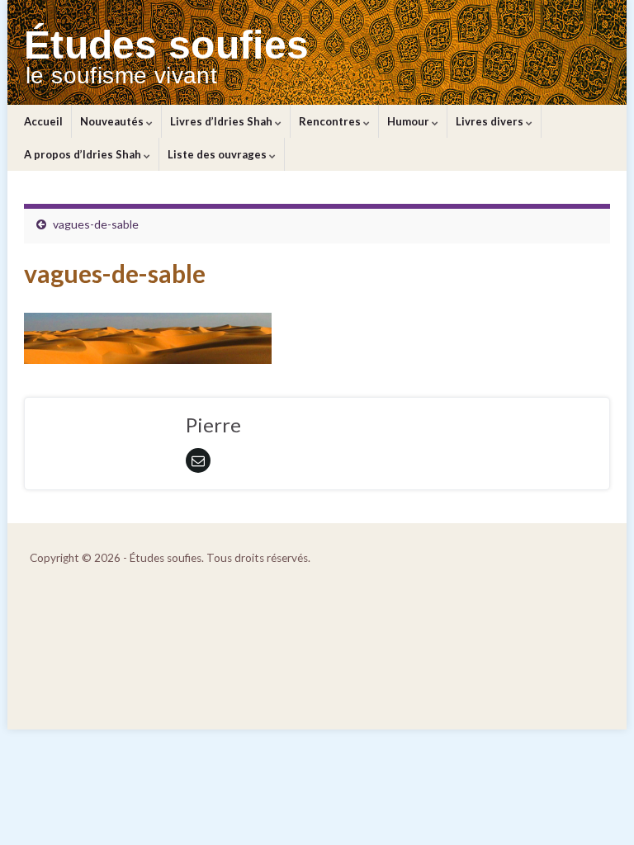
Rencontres (331, 121)
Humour (409, 121)
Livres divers (491, 121)
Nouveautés (113, 121)
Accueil (43, 121)
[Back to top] (596, 807)
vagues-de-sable (96, 224)
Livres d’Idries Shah (222, 121)
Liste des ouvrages (218, 154)
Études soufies (166, 45)
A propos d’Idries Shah (84, 154)
